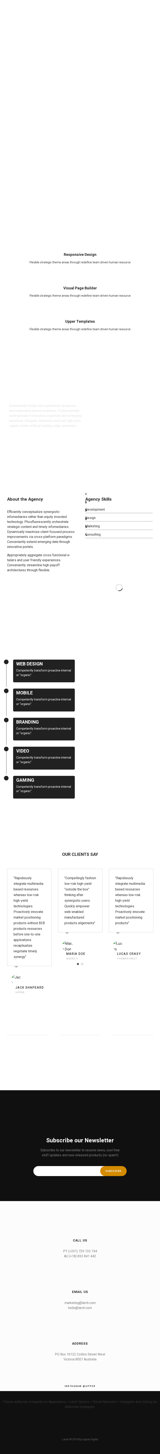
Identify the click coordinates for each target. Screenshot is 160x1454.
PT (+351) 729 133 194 (80, 1251)
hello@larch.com (80, 1308)
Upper (20, 992)
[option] (29, 932)
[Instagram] (87, 1433)
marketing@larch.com (80, 1303)
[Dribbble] (94, 1433)
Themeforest (127, 959)
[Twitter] (72, 1433)
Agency (72, 959)
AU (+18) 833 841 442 (80, 1256)
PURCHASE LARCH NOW (27, 441)
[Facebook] (65, 1433)
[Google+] (80, 1433)
